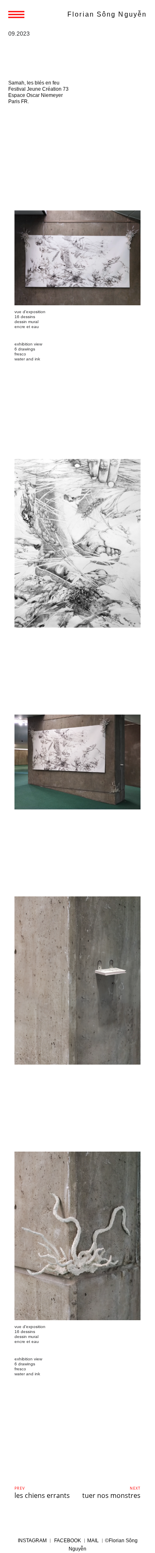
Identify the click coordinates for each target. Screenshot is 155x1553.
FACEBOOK (67, 1540)
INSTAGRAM (33, 1540)
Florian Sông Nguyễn (107, 14)
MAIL (93, 1540)
